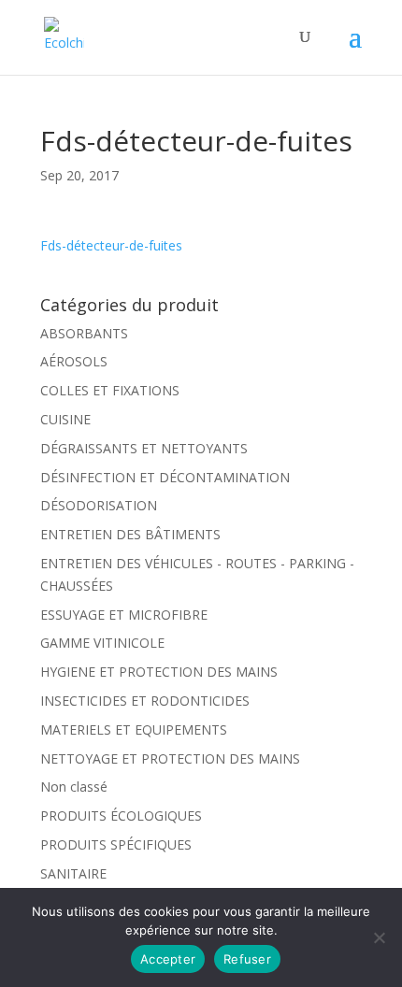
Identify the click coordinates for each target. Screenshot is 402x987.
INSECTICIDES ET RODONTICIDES (145, 700)
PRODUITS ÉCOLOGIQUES (121, 815)
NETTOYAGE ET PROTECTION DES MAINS (170, 758)
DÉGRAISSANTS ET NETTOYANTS (144, 448)
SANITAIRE (73, 873)
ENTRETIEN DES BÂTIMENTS (130, 534)
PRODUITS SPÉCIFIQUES (116, 844)
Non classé (74, 786)
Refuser (247, 958)
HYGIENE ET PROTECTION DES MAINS (159, 671)
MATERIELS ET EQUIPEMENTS (133, 729)
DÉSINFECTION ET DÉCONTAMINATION (165, 477)
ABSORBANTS (84, 333)
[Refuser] (378, 937)
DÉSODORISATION (98, 505)
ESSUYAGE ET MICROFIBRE (124, 614)
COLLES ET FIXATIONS (109, 390)
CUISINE (65, 419)
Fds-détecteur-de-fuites (111, 245)
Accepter (167, 958)
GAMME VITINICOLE (102, 642)
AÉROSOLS (74, 361)
